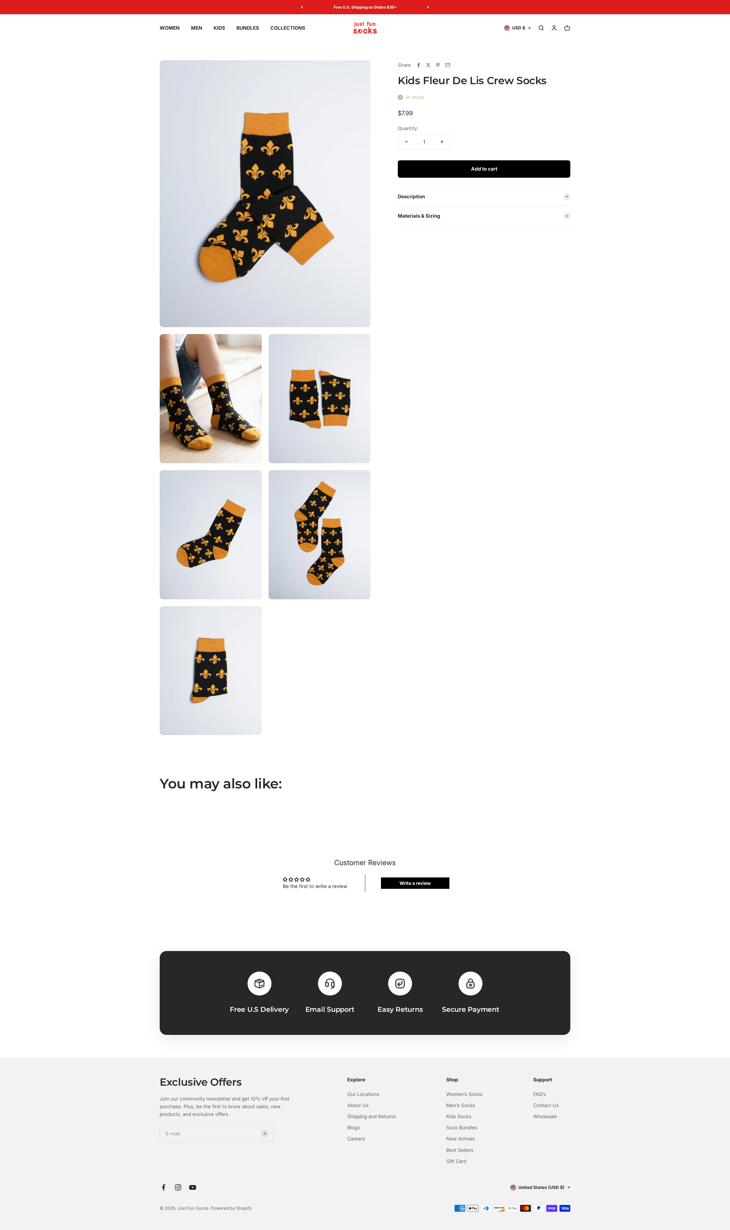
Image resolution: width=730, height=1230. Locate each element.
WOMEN (170, 28)
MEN (196, 28)
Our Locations (363, 1094)
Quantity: (408, 128)
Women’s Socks (464, 1094)
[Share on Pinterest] (438, 65)
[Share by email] (448, 65)
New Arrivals (460, 1139)
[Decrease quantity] (406, 142)
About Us (358, 1105)
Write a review (415, 883)
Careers (356, 1139)
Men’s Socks (460, 1105)
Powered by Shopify (231, 1208)
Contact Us (546, 1105)
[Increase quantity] (442, 142)
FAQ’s (539, 1094)
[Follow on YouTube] (192, 1187)
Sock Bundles (461, 1127)
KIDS (219, 28)
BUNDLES (247, 28)
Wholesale (545, 1116)
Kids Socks (458, 1116)
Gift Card (456, 1161)
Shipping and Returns (371, 1116)
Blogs (353, 1127)
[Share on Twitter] (428, 65)
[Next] (428, 7)
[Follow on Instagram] (178, 1187)
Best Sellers (459, 1150)
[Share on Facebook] (418, 65)
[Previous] (302, 7)
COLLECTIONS (287, 28)
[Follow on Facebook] (163, 1187)
